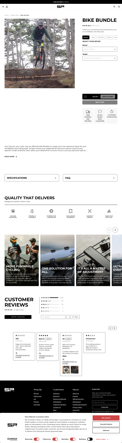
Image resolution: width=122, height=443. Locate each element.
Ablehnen (106, 430)
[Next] (115, 328)
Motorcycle (37, 396)
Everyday (37, 404)
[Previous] (110, 328)
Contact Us (57, 407)
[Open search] (114, 7)
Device (86, 37)
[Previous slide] (109, 230)
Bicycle (36, 393)
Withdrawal (57, 402)
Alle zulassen (106, 418)
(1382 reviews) (95, 25)
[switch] (55, 439)
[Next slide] (115, 230)
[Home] (61, 6)
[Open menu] (3, 7)
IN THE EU (61, 2)
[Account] (7, 7)
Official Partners (78, 399)
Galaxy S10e (14, 15)
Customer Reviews (59, 404)
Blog (54, 410)
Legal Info (76, 410)
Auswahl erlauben (106, 424)
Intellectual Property (80, 404)
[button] (52, 298)
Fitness (36, 402)
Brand (85, 45)
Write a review (18, 317)
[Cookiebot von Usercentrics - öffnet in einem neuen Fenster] (12, 439)
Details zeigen (101, 439)
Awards (75, 396)
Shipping (56, 393)
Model (85, 54)
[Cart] (119, 7)
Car (35, 399)
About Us (76, 393)
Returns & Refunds (59, 399)
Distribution (77, 402)
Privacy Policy (77, 407)
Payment (56, 396)
